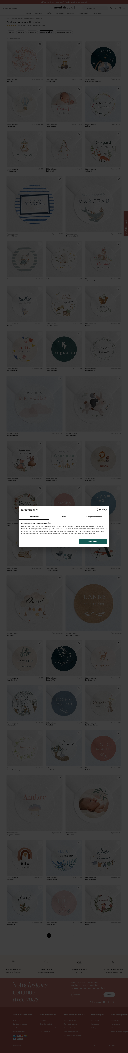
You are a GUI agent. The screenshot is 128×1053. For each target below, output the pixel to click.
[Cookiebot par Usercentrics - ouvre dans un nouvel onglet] (98, 509)
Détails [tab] (64, 516)
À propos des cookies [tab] (94, 516)
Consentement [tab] (34, 516)
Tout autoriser (93, 541)
